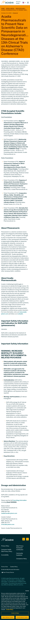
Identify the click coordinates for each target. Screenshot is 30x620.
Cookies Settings (15, 613)
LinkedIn (20, 314)
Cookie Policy (9, 609)
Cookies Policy (14, 566)
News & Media (18, 2)
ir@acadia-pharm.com (7, 524)
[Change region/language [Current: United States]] (23, 2)
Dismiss (27, 590)
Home (3, 8)
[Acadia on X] (27, 539)
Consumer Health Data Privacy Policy (6, 550)
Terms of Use (4, 566)
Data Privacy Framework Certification (19, 547)
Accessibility (5, 555)
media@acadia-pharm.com (9, 513)
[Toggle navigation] (28, 2)
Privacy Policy (5, 546)
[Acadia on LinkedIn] (23, 539)
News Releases (20, 8)
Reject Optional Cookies (7, 617)
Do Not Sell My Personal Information (10, 569)
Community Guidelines (19, 554)
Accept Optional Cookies (22, 617)
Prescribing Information (19, 500)
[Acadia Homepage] (7, 3)
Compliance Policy (21, 558)
